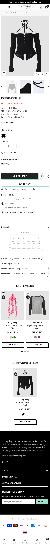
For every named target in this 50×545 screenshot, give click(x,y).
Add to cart (19, 176)
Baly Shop (13, 108)
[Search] (9, 7)
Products (11, 13)
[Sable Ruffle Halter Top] (12, 305)
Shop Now (37, 2)
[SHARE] (47, 176)
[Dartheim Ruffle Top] (25, 382)
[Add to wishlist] (42, 176)
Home (3, 13)
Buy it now (25, 184)
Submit (42, 501)
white (26, 414)
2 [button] (25, 352)
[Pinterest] (2, 462)
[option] (25, 46)
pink (11, 337)
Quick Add (13, 344)
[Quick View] (3, 297)
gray (35, 337)
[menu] (2, 7)
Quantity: (5, 163)
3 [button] (28, 352)
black (23, 414)
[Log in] (41, 7)
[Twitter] (7, 462)
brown (39, 337)
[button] (42, 74)
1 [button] (22, 352)
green (14, 337)
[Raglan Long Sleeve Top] (37, 305)
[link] (13, 541)
